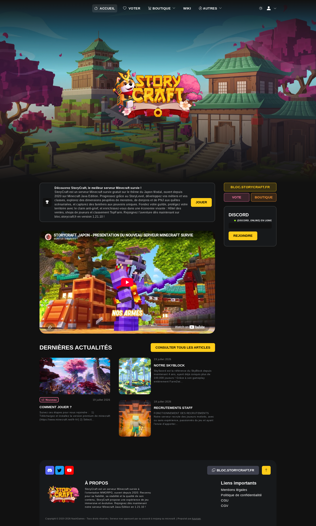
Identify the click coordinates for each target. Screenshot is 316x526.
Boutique (264, 197)
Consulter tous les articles (182, 347)
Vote (236, 197)
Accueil (107, 8)
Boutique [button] (162, 8)
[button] (271, 8)
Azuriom (196, 518)
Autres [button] (210, 8)
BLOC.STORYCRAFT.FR (250, 187)
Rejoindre (243, 236)
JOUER (201, 202)
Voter (134, 8)
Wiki (187, 8)
